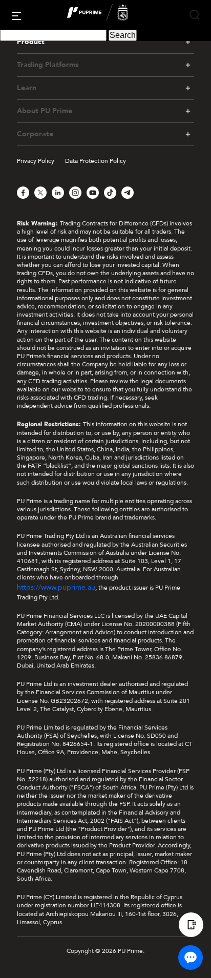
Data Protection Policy (95, 161)
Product (31, 42)
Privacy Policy (35, 161)
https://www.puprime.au (56, 587)
